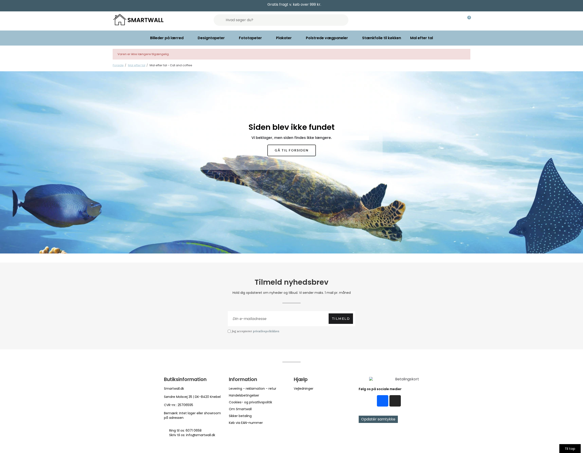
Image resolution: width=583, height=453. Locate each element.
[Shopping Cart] (467, 20)
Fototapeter (250, 38)
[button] (291, 150)
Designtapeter (211, 38)
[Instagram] (395, 401)
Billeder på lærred (167, 38)
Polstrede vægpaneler (327, 38)
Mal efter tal (421, 38)
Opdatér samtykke (378, 419)
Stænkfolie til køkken (381, 38)
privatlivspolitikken (266, 331)
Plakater (284, 38)
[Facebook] (382, 401)
